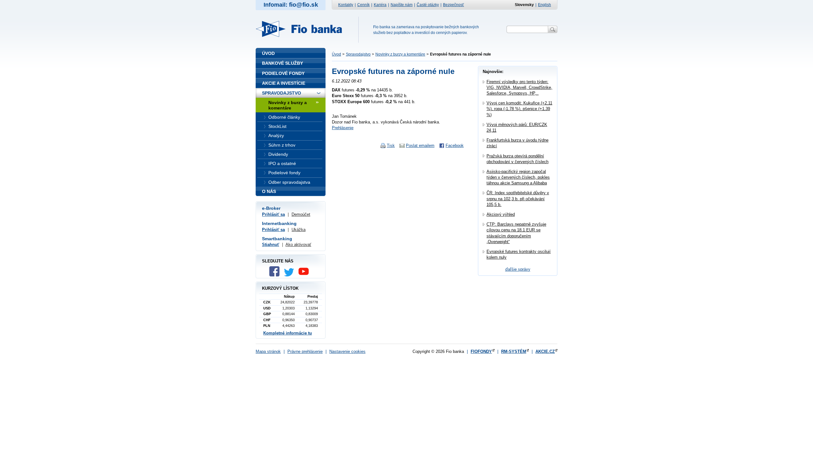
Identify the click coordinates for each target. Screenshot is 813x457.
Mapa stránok (268, 351)
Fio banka (302, 29)
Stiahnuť (270, 244)
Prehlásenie (342, 127)
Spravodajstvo (358, 54)
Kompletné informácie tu (287, 333)
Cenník (363, 5)
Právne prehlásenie (305, 351)
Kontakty (345, 5)
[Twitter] (290, 275)
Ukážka (299, 229)
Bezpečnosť (453, 5)
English (544, 5)
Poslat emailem (420, 145)
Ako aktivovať (298, 244)
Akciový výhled (501, 214)
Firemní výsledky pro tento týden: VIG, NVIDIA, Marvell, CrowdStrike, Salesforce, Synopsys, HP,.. (519, 87)
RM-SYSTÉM (513, 351)
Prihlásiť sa (273, 214)
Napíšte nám (402, 5)
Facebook (455, 145)
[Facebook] (276, 275)
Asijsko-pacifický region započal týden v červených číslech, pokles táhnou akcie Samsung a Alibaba (518, 177)
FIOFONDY (481, 351)
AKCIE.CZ (545, 351)
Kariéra (380, 5)
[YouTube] (305, 275)
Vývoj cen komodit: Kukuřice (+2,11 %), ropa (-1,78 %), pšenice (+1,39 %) (519, 109)
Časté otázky (428, 5)
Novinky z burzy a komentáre (400, 54)
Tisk (391, 145)
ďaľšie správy (517, 269)
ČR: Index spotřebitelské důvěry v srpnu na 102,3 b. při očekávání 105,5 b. (518, 198)
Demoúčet (301, 214)
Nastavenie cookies (347, 351)
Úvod (336, 54)
